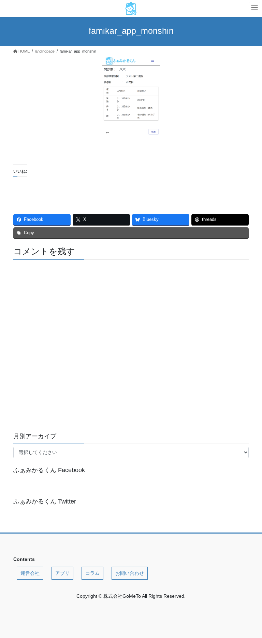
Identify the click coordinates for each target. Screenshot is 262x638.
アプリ (62, 573)
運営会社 (30, 573)
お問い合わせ (129, 573)
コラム (92, 573)
